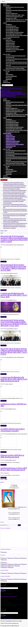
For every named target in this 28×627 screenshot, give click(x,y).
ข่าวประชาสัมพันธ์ (7, 38)
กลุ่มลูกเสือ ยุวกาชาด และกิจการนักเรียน (15, 49)
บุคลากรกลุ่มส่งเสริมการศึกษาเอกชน (14, 34)
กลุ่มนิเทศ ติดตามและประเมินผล (13, 46)
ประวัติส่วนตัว (14, 485)
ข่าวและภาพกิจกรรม (9, 244)
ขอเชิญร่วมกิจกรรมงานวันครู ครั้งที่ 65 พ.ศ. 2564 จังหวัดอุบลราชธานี (14, 469)
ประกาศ (10, 384)
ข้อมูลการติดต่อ (6, 82)
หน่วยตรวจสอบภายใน (11, 51)
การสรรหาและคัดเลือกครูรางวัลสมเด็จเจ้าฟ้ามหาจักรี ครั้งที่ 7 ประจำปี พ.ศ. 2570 (14, 295)
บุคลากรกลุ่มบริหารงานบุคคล (12, 27)
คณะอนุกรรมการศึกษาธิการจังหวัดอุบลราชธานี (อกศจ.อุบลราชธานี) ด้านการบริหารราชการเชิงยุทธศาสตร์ (16, 63)
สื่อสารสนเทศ (9, 78)
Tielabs (20, 621)
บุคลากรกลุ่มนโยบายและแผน (12, 29)
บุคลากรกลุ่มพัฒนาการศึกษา (12, 30)
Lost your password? (8, 593)
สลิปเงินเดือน (9, 79)
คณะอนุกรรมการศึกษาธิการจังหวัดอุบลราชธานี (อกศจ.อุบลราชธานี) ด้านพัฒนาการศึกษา (16, 67)
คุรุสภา (15, 244)
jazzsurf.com (15, 623)
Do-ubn (8, 71)
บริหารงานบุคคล (20, 244)
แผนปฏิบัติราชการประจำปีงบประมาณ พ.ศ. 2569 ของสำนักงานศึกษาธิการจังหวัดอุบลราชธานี (16, 20)
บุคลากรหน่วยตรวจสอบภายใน (12, 37)
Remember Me (9, 590)
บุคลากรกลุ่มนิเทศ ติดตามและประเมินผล (15, 32)
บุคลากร (5, 23)
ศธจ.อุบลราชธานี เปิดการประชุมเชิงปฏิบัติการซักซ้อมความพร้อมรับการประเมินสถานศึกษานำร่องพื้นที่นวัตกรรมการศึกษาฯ (14, 201)
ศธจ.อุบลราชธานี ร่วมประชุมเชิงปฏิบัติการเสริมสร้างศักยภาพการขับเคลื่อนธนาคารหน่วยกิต (14, 188)
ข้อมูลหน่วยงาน (6, 5)
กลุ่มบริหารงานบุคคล (10, 41)
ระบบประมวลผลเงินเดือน (11, 76)
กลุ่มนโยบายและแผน (10, 43)
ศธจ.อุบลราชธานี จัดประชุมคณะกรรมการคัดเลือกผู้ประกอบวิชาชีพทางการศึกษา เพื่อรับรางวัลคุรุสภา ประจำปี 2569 (13, 267)
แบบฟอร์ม (5, 81)
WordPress (8, 621)
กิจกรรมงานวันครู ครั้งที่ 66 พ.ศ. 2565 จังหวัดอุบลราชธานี (12, 456)
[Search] (1, 85)
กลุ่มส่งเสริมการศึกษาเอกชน (12, 48)
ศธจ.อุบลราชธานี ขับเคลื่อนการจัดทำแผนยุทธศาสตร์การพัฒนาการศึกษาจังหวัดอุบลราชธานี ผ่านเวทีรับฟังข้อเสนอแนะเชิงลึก (15, 215)
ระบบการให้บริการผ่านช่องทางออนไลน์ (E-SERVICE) (14, 70)
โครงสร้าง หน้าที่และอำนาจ (12, 13)
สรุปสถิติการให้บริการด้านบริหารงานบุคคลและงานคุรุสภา (13, 430)
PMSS (7, 73)
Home (2, 230)
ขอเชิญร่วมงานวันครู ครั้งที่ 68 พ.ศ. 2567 (14, 405)
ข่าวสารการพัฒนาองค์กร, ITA (11, 434)
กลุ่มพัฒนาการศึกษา (10, 45)
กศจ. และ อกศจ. (6, 54)
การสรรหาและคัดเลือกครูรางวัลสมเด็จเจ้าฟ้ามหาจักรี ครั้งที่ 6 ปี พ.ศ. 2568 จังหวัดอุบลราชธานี (14, 379)
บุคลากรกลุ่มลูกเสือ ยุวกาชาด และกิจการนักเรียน (16, 35)
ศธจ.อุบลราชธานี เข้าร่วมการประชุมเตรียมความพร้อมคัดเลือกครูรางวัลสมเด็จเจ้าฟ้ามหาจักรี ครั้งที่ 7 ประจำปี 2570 (14, 351)
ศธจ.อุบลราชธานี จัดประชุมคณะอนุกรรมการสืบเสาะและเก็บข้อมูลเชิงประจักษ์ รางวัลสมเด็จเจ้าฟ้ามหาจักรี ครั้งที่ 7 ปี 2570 (15, 210)
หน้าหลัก (5, 4)
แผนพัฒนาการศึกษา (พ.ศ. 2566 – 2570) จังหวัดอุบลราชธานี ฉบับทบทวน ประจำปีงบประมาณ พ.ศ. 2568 (15, 16)
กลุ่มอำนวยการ (9, 40)
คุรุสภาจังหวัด (9, 52)
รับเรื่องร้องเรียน (9, 74)
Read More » (4, 261)
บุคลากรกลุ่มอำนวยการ (11, 26)
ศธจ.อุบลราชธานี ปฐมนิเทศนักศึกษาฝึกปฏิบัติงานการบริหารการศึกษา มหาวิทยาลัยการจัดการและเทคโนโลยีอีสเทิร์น (15, 206)
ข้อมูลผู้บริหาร (9, 24)
